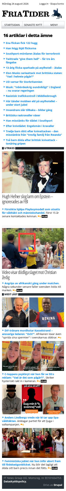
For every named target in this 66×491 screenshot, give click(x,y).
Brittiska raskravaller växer (23, 115)
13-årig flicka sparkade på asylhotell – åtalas (34, 67)
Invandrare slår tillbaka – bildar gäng (29, 110)
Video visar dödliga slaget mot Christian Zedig (29, 275)
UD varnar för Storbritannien (24, 82)
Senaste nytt (33, 25)
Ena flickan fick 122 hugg (21, 43)
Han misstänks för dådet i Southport (29, 120)
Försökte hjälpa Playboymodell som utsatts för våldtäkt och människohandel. (31, 210)
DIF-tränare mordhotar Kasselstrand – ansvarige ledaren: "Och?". (27, 332)
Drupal (58, 485)
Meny (54, 25)
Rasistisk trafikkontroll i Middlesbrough (31, 96)
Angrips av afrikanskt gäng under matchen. (32, 283)
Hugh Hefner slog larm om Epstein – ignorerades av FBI (27, 199)
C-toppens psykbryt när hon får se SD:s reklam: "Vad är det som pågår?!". (28, 375)
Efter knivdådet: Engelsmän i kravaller (30, 126)
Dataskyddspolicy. (15, 481)
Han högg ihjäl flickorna (21, 48)
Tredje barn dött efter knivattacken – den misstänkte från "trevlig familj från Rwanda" (34, 132)
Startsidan (12, 25)
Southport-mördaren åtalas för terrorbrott (33, 53)
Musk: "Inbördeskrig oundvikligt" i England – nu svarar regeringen (33, 88)
